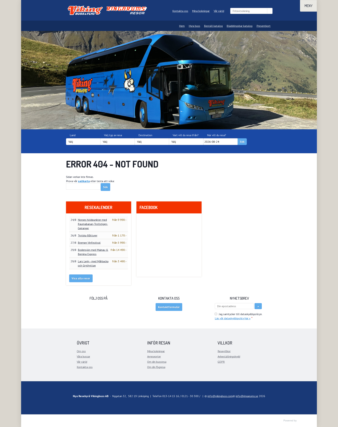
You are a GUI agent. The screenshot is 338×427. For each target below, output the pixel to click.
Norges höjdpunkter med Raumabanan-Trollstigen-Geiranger (93, 224)
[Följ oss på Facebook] (98, 310)
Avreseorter (154, 356)
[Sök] (270, 11)
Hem (182, 26)
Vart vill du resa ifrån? (186, 135)
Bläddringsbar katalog (239, 26)
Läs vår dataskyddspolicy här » (233, 318)
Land (73, 135)
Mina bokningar (201, 11)
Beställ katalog (213, 26)
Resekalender (98, 207)
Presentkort (263, 26)
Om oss (81, 351)
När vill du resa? (216, 135)
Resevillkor (224, 351)
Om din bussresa (156, 361)
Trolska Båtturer (87, 235)
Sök (242, 141)
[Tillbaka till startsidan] (107, 10)
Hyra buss (194, 26)
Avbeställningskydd (229, 356)
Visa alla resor (81, 278)
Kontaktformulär (169, 307)
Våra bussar (83, 356)
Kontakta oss (180, 11)
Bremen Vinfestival (89, 242)
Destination (145, 135)
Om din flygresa (156, 367)
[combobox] (83, 141)
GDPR (221, 361)
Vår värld (219, 11)
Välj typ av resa (113, 135)
